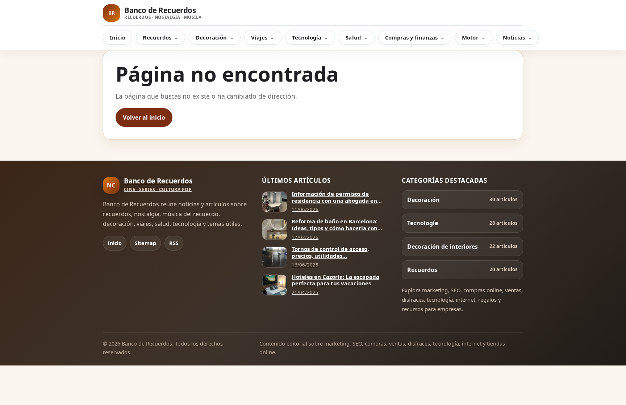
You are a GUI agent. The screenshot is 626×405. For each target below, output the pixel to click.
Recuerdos (157, 37)
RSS (174, 243)
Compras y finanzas (411, 37)
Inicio (117, 37)
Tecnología (307, 37)
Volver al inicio (144, 117)
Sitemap (145, 243)
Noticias (514, 37)
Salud (353, 37)
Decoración (211, 37)
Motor (470, 37)
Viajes (259, 37)
